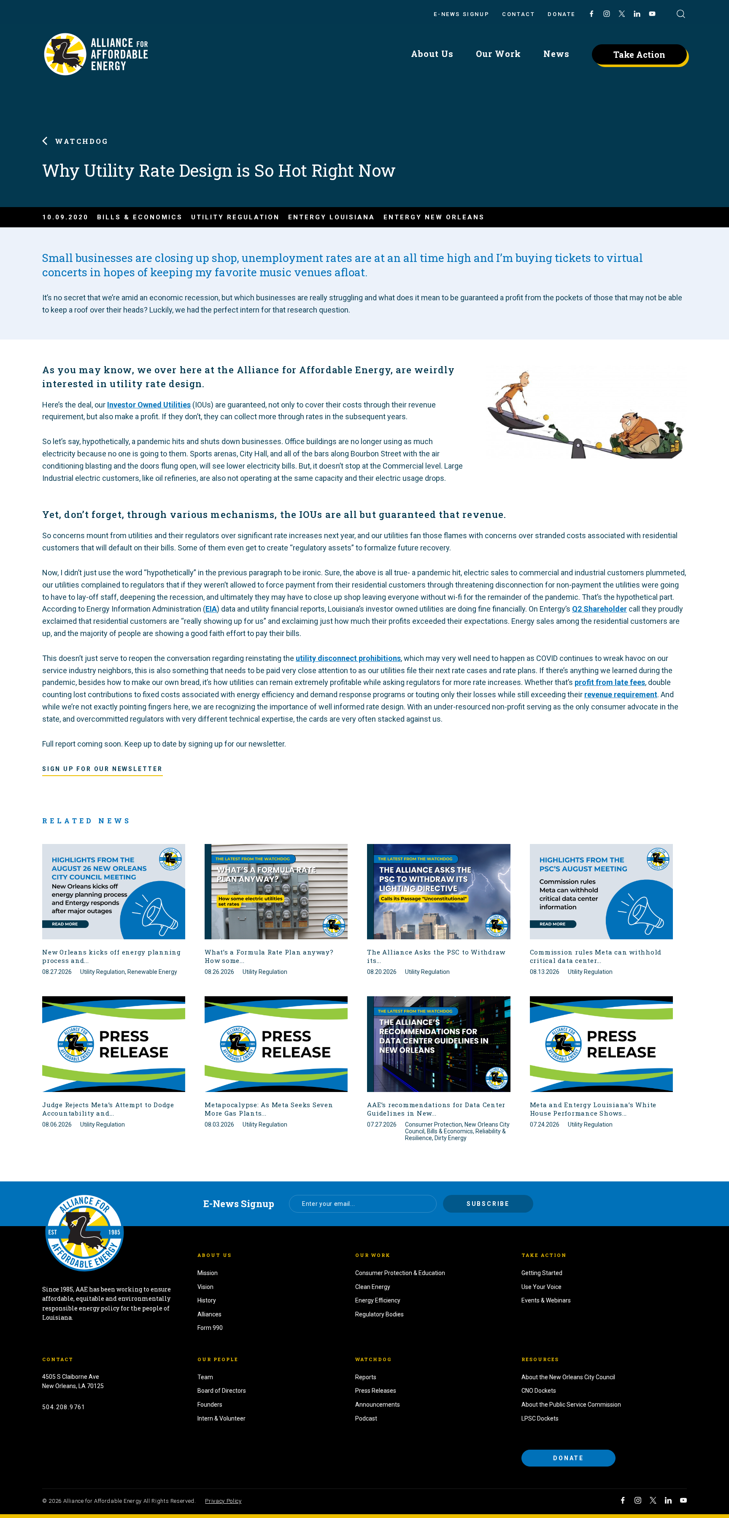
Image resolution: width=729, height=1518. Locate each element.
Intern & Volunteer (221, 1418)
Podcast (366, 1418)
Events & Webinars (546, 1300)
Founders (209, 1404)
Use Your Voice (541, 1286)
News (556, 53)
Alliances (209, 1314)
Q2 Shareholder (599, 608)
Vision (205, 1286)
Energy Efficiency (377, 1300)
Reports (365, 1377)
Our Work (498, 53)
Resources (540, 1359)
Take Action (639, 54)
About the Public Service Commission (571, 1404)
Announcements (377, 1404)
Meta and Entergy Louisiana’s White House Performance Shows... (593, 1108)
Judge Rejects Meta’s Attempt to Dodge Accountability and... (108, 1108)
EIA (211, 608)
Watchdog (82, 141)
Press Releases (375, 1390)
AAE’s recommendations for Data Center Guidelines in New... (436, 1108)
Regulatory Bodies (379, 1314)
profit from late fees (610, 682)
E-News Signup (461, 14)
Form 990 (210, 1327)
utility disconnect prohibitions (348, 658)
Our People (217, 1359)
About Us (432, 53)
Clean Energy (372, 1286)
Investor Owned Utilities (149, 404)
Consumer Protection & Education (400, 1273)
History (206, 1300)
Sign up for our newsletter (102, 769)
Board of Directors (221, 1390)
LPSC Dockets (540, 1418)
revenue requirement (620, 694)
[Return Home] (84, 1232)
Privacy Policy (223, 1501)
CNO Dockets (538, 1390)
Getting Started (541, 1273)
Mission (207, 1273)
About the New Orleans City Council (568, 1377)
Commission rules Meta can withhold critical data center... (596, 956)
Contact (518, 14)
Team (205, 1377)
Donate (561, 14)
